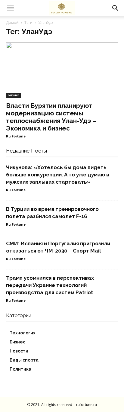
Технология (23, 332)
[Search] (115, 8)
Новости (19, 351)
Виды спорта (24, 360)
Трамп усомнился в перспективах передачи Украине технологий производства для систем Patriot (50, 285)
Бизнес (13, 95)
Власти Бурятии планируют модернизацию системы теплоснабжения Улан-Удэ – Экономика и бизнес (51, 117)
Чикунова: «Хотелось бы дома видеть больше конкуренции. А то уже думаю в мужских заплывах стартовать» (57, 174)
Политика (20, 369)
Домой (12, 22)
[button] (10, 8)
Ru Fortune (16, 136)
